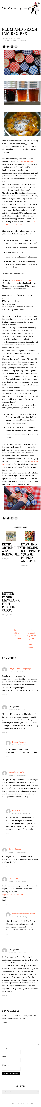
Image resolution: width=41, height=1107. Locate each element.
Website (5, 1065)
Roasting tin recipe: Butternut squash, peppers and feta (30, 553)
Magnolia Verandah (17, 772)
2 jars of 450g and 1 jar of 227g (25, 280)
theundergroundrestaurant (23, 914)
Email (5, 1057)
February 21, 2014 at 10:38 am (21, 745)
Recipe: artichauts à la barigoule (12, 549)
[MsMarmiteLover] (20, 16)
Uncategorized (22, 40)
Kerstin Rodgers (19, 742)
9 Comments (16, 38)
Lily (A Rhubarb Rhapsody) (20, 669)
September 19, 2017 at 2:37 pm (17, 952)
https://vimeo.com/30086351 (14, 894)
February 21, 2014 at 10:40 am (21, 813)
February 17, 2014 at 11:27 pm (17, 671)
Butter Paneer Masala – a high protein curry (11, 602)
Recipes (15, 40)
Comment (7, 1023)
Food (10, 40)
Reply (4, 695)
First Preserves (27, 161)
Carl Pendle (13, 878)
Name (5, 1048)
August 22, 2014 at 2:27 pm (20, 917)
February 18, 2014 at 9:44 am (17, 709)
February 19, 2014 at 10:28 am (17, 775)
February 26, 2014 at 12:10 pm (17, 881)
